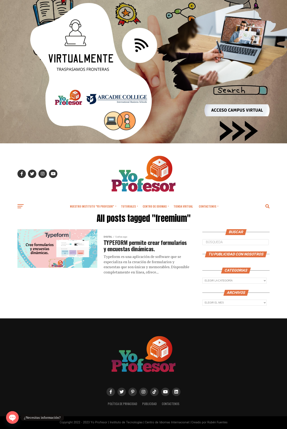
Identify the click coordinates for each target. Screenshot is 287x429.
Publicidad (149, 404)
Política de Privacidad (122, 404)
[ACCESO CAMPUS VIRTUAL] (143, 142)
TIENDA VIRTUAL (183, 206)
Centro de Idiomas (155, 206)
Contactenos (207, 206)
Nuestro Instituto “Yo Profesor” (92, 206)
